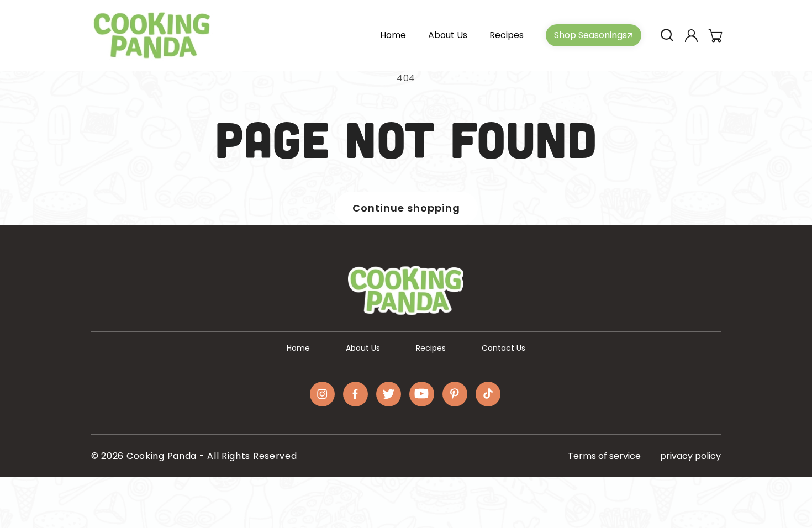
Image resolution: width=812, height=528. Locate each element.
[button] (667, 35)
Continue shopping (406, 208)
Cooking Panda (161, 456)
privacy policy (690, 456)
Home (298, 347)
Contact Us (503, 347)
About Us (363, 347)
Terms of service (604, 456)
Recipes (431, 347)
